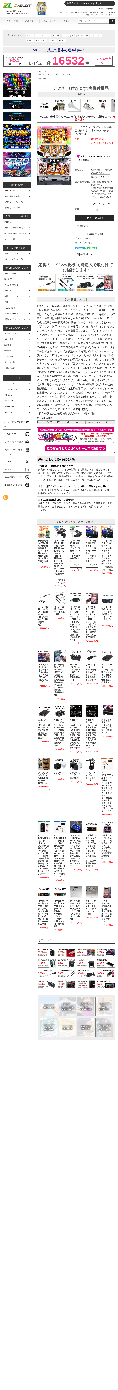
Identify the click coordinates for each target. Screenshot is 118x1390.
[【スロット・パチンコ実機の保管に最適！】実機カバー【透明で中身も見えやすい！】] (107, 892)
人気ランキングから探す (13, 202)
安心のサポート (10, 333)
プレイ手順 (8, 339)
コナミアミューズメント (63, 74)
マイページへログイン (97, 12)
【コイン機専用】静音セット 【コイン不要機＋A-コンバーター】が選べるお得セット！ (75, 551)
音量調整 (7, 351)
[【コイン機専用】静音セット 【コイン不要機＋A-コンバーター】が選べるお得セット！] (76, 532)
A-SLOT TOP (42, 71)
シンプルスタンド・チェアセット (75, 775)
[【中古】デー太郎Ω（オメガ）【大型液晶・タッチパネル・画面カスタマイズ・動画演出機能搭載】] (107, 827)
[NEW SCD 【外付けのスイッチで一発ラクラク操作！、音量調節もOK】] (76, 656)
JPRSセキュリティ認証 (13, 485)
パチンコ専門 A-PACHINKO (14, 424)
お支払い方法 (67, 1027)
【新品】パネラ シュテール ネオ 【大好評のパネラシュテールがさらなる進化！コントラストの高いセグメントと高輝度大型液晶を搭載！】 (91, 850)
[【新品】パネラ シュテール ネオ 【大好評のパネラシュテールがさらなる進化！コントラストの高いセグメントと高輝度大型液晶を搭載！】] (92, 827)
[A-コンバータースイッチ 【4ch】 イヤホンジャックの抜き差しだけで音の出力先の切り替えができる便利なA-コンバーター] (60, 711)
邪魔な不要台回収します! (86, 1027)
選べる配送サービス (104, 1006)
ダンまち (52, 41)
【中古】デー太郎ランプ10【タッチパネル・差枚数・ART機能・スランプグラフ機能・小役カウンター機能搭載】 (59, 914)
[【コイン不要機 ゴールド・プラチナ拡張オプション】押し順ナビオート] (107, 598)
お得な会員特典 (10, 273)
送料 (6, 302)
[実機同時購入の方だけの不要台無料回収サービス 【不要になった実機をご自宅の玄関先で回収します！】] (44, 532)
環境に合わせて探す (12, 253)
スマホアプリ (104, 1027)
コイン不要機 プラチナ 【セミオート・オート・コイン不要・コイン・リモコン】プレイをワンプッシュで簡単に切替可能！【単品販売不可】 (91, 622)
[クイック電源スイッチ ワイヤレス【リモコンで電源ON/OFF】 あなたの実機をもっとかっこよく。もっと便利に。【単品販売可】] (60, 656)
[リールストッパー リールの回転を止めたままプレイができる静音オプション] (92, 656)
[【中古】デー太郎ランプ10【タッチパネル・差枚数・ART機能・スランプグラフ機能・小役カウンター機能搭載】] (60, 892)
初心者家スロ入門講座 (85, 1006)
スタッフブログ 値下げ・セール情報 (14, 452)
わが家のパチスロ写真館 (13, 442)
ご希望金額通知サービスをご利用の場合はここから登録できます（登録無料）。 (75, 448)
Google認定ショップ (12, 477)
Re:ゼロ (62, 41)
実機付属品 (8, 291)
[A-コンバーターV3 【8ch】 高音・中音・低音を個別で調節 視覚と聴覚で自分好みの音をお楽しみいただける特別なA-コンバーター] (76, 711)
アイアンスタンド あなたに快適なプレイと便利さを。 (43, 778)
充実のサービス (49, 1006)
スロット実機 (12, 21)
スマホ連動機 (9, 239)
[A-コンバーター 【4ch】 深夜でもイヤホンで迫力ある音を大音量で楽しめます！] (44, 711)
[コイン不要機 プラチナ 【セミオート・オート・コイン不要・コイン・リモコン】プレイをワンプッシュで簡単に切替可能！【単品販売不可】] (92, 598)
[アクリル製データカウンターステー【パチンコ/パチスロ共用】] (92, 892)
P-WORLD (9, 401)
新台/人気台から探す (12, 196)
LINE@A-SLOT (10, 434)
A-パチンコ (9, 384)
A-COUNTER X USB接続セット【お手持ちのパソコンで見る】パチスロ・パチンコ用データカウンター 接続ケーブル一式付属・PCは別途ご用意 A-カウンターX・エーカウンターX (60, 855)
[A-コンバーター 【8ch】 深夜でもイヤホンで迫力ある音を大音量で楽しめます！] (107, 656)
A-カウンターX (10, 389)
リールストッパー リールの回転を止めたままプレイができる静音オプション (91, 672)
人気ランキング (48, 21)
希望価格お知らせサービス (14, 319)
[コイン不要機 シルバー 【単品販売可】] (60, 598)
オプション (66, 21)
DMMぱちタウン (11, 412)
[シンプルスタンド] (60, 764)
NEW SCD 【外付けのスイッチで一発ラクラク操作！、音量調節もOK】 (75, 672)
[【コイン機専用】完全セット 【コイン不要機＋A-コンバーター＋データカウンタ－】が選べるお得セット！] (107, 532)
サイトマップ (110, 15)
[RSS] (5, 498)
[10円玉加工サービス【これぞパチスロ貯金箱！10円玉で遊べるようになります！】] (44, 656)
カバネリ (56, 36)
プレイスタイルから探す (13, 259)
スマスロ (29, 36)
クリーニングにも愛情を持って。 (67, 1006)
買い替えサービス (11, 314)
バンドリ (29, 41)
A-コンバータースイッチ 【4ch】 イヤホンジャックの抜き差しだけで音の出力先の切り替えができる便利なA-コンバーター (60, 732)
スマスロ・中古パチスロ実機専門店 (17, 14)
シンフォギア (68, 36)
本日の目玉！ (9, 222)
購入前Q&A (8, 279)
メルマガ (7, 469)
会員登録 (84, 12)
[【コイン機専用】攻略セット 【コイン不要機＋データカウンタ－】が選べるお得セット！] (92, 532)
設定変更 (7, 345)
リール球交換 (9, 362)
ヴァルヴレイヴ (82, 36)
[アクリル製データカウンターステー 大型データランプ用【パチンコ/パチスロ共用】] (76, 892)
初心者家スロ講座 (11, 285)
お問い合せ (90, 15)
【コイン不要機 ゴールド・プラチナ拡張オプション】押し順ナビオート (106, 614)
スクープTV (9, 407)
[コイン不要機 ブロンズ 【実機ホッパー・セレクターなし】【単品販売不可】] (44, 598)
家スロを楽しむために (49, 1027)
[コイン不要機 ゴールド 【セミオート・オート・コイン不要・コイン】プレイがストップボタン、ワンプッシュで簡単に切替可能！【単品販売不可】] (76, 598)
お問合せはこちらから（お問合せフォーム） (90, 3)
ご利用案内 (111, 12)
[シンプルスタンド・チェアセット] (76, 764)
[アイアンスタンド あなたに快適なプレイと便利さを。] (44, 764)
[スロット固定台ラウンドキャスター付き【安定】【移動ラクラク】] (107, 711)
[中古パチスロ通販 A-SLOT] (17, 7)
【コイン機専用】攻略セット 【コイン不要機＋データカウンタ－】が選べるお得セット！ (91, 551)
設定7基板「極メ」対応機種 (15, 234)
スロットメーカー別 (45, 74)
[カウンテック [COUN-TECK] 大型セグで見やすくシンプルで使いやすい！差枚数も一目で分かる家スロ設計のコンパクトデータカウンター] (76, 827)
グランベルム (41, 41)
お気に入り (63, 12)
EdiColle (8, 395)
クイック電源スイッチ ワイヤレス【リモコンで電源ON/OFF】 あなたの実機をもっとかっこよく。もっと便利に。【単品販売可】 (59, 680)
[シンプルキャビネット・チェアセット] (92, 764)
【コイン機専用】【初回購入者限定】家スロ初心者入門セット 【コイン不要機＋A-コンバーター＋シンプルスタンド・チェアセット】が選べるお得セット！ (59, 558)
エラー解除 (8, 356)
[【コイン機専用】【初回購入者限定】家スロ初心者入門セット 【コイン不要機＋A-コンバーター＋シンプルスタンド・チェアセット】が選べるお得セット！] (60, 532)
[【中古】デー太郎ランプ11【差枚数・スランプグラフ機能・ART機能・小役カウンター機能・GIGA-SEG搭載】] (44, 892)
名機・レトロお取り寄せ (13, 228)
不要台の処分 (9, 368)
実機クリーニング (11, 296)
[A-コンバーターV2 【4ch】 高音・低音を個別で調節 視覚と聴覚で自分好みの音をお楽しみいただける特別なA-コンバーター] (92, 711)
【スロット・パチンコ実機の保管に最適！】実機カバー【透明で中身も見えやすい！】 (106, 911)
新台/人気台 (30, 21)
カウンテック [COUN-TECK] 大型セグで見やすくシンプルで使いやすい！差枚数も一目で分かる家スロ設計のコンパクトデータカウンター (75, 850)
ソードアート (96, 36)
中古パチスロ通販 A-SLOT (12, 11)
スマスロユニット (43, 36)
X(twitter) (7, 462)
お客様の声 (100, 15)
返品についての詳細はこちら (88, 238)
